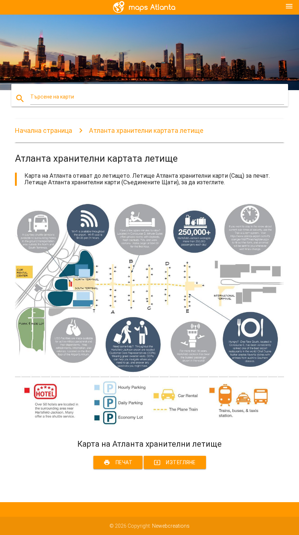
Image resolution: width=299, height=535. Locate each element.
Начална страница (43, 130)
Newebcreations (171, 526)
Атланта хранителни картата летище (146, 130)
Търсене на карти (52, 97)
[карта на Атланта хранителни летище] (149, 427)
